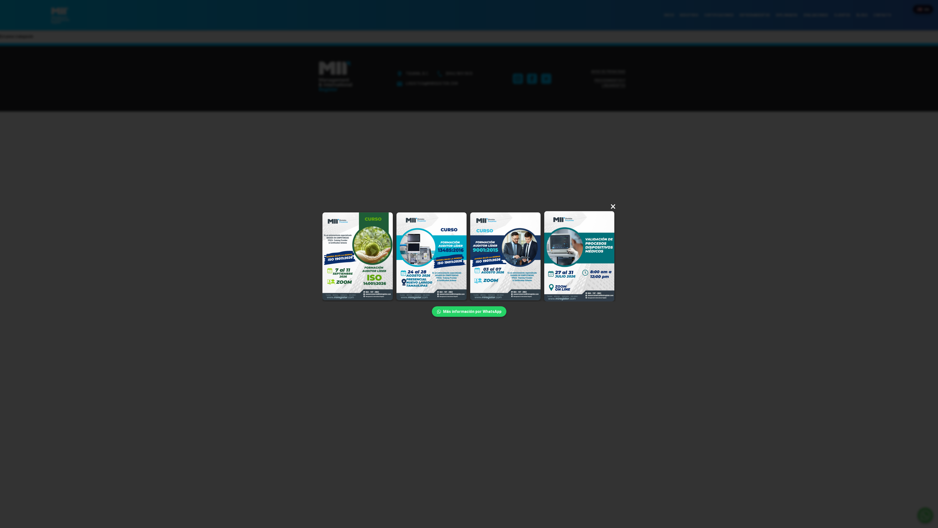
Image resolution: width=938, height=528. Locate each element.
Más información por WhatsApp (472, 311)
